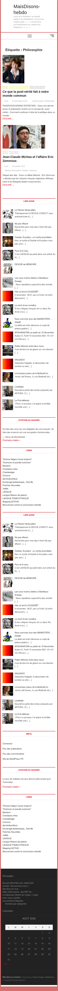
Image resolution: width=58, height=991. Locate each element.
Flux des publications (12, 748)
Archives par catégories (15, 903)
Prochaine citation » (12, 440)
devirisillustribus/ (10, 478)
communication (38, 101)
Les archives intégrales (13, 900)
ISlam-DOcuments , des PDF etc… (18, 891)
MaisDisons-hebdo (27, 9)
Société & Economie (18, 87)
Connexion (7, 743)
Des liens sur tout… (11, 888)
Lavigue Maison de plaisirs (15, 494)
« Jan (5, 963)
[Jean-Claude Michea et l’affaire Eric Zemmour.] (29, 137)
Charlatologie (8, 472)
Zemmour (33, 171)
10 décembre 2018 (19, 101)
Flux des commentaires (13, 753)
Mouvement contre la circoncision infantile (22, 504)
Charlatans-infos (10, 468)
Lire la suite (10, 118)
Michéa (8, 171)
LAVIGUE (7, 491)
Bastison (7, 465)
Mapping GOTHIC (11, 501)
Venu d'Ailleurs (37, 87)
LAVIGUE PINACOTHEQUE (16, 498)
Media (5, 87)
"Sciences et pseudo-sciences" (17, 462)
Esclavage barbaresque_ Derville (18, 481)
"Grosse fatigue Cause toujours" (17, 459)
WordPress (49, 977)
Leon (6, 101)
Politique (13, 152)
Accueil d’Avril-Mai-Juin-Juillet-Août (18, 882)
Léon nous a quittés (11, 897)
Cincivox (7, 475)
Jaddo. (6, 488)
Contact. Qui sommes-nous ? (16, 885)
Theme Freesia (38, 977)
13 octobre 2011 (18, 166)
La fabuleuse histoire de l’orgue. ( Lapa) (20, 894)
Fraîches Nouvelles (11, 485)
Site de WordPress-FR (13, 758)
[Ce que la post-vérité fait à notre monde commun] (29, 69)
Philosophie (49, 101)
